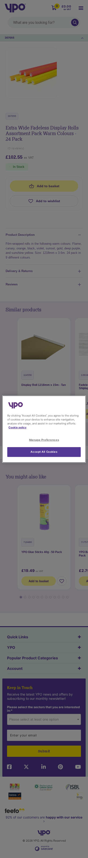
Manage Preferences (44, 440)
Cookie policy (17, 427)
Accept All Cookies (44, 451)
